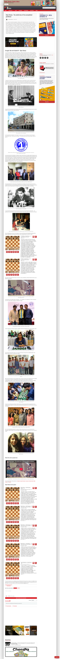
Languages (10, 10)
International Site (42, 72)
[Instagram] (47, 58)
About (37, 10)
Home (5, 10)
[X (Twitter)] (40, 58)
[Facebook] (45, 58)
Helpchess (32, 10)
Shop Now (47, 35)
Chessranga (26, 10)
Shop (16, 10)
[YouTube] (43, 58)
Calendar (20, 10)
